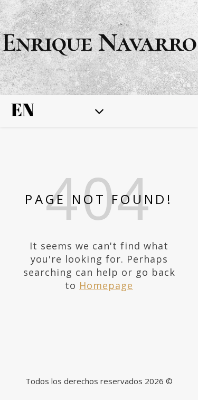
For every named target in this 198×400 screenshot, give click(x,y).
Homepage (106, 285)
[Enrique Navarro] (99, 47)
